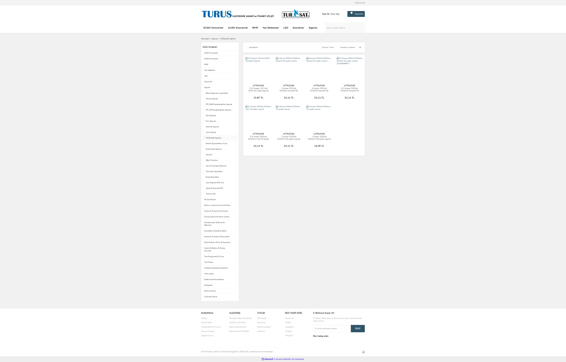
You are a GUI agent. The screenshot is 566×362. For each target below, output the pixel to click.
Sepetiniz (261, 331)
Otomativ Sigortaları (214, 171)
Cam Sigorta (211, 132)
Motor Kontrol (210, 291)
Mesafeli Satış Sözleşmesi (240, 318)
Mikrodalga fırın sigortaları (217, 93)
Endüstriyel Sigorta (214, 149)
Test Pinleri (208, 262)
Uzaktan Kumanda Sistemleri (216, 268)
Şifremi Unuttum (264, 327)
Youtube (288, 331)
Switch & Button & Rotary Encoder (214, 249)
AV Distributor (210, 199)
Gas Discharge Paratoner (216, 166)
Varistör (209, 154)
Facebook (289, 318)
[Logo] (256, 14)
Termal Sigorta (212, 99)
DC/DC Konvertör (211, 53)
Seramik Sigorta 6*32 (214, 188)
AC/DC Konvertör (211, 59)
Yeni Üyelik (261, 318)
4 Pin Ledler (209, 274)
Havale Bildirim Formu (211, 327)
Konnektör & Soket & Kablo (215, 231)
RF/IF (206, 64)
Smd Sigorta (211, 115)
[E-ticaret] (282, 359)
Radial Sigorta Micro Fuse (216, 143)
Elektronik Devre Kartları (214, 279)
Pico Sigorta (211, 121)
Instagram (289, 327)
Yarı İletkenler (209, 70)
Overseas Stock (210, 296)
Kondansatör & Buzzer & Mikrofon (214, 223)
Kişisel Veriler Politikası (239, 331)
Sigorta (207, 87)
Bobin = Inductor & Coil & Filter (217, 205)
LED (206, 76)
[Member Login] (319, 14)
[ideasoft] (267, 359)
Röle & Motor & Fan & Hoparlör (217, 242)
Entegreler (208, 285)
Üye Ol (325, 14)
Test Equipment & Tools (214, 256)
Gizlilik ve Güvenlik (237, 322)
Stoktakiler (253, 47)
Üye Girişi (261, 322)
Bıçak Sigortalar (212, 177)
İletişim (204, 318)
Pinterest (289, 335)
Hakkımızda (360, 3)
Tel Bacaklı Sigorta (228, 39)
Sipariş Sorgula (207, 331)
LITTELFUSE (258, 85)
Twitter (288, 322)
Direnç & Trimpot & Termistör (216, 211)
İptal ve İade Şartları (237, 327)
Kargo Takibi (206, 322)
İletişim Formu (207, 335)
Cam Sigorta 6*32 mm (215, 182)
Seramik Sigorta (212, 127)
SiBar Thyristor (212, 160)
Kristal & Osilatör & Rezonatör (216, 236)
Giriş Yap (335, 14)
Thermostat (210, 194)
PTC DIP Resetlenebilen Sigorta (218, 110)
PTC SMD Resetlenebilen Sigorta (219, 104)
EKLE (358, 328)
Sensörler (208, 81)
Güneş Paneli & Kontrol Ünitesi (216, 217)
